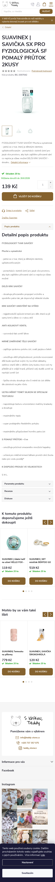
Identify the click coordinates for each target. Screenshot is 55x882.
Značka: (9, 217)
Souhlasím (27, 873)
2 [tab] (26, 591)
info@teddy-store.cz (30, 737)
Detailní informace (19, 162)
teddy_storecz (30, 748)
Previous (45, 522)
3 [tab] (29, 591)
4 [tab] (31, 591)
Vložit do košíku (30, 196)
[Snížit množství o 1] (50, 187)
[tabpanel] (14, 558)
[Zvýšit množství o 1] (50, 183)
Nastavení (27, 862)
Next (50, 522)
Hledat (46, 11)
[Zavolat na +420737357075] (33, 4)
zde (43, 855)
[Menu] (51, 4)
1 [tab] (23, 591)
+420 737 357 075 (30, 742)
